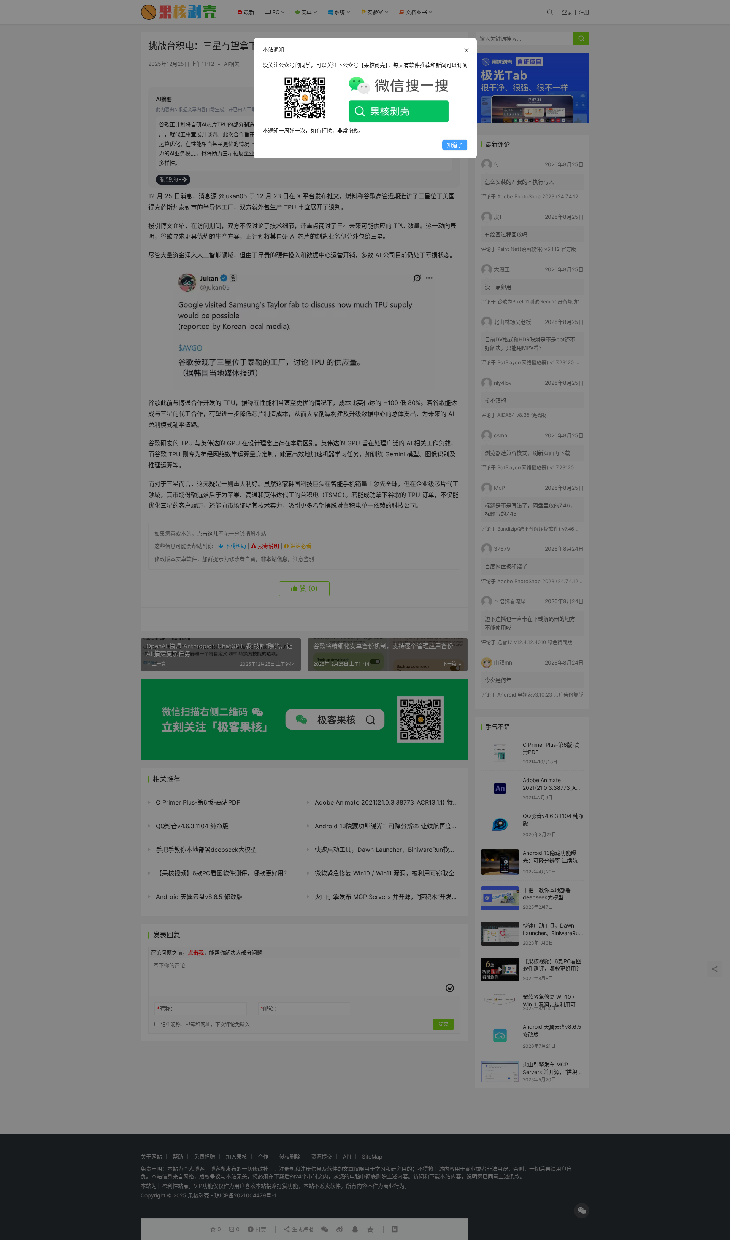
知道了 (455, 145)
